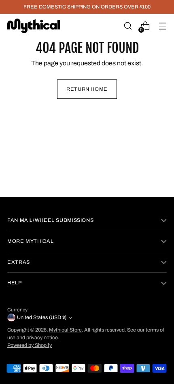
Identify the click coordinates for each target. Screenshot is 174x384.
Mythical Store (65, 330)
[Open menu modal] (162, 26)
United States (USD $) (41, 317)
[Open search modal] (127, 26)
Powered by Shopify (29, 345)
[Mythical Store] (33, 26)
